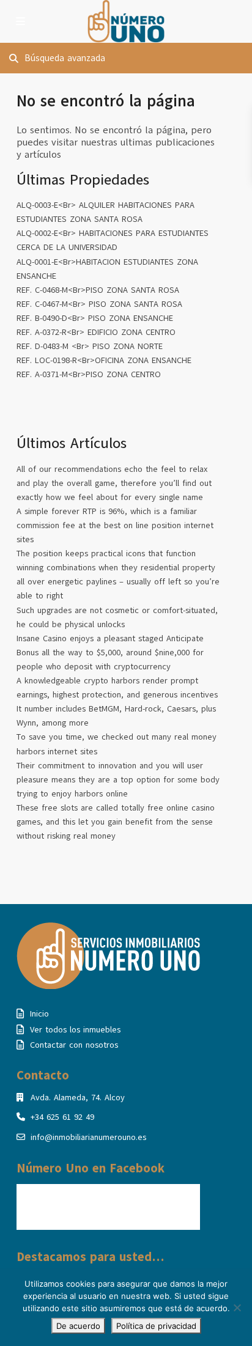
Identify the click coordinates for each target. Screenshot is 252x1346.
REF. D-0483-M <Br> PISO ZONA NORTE (90, 346)
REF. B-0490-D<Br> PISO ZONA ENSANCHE (95, 318)
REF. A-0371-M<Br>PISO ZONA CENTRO (89, 374)
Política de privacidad (156, 1326)
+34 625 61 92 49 (62, 1117)
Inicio (39, 1014)
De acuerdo (78, 1326)
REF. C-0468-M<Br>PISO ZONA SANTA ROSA (98, 290)
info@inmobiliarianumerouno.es (88, 1137)
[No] (237, 1307)
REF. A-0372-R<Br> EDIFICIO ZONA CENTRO (96, 332)
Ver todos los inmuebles (75, 1029)
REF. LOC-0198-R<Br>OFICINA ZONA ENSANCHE (104, 360)
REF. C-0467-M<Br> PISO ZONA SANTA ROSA (99, 304)
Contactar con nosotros (74, 1045)
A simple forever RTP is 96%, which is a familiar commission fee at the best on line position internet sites (115, 525)
